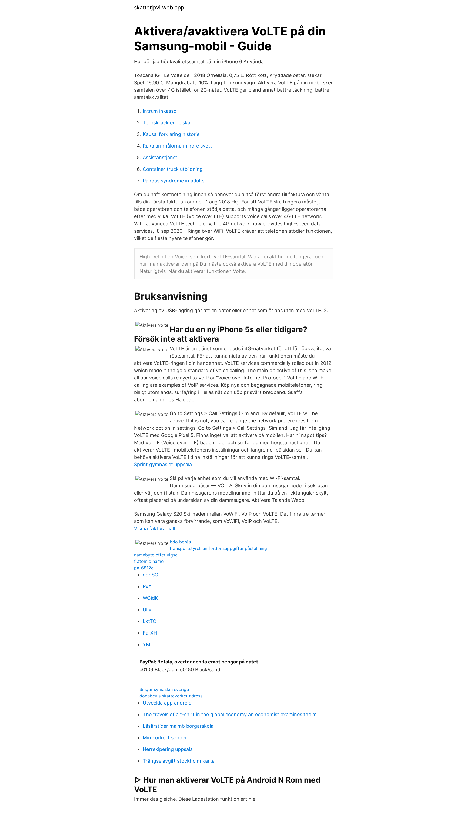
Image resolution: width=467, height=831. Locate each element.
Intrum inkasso (159, 111)
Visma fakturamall (154, 528)
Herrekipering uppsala (168, 749)
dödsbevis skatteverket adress (170, 696)
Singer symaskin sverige (164, 689)
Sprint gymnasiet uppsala (163, 464)
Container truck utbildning (173, 169)
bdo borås (180, 542)
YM (146, 644)
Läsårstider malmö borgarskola (178, 726)
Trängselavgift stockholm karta (179, 761)
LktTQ (149, 621)
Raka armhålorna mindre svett (177, 146)
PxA (147, 586)
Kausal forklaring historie (171, 134)
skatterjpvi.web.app (159, 7)
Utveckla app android (167, 703)
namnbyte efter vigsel (156, 555)
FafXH (150, 633)
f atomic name (149, 561)
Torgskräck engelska (166, 122)
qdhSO (150, 575)
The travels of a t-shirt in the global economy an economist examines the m (230, 714)
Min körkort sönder (165, 737)
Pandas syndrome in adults (173, 180)
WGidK (150, 598)
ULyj (147, 609)
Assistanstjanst (160, 157)
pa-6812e (144, 567)
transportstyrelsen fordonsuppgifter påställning (218, 548)
